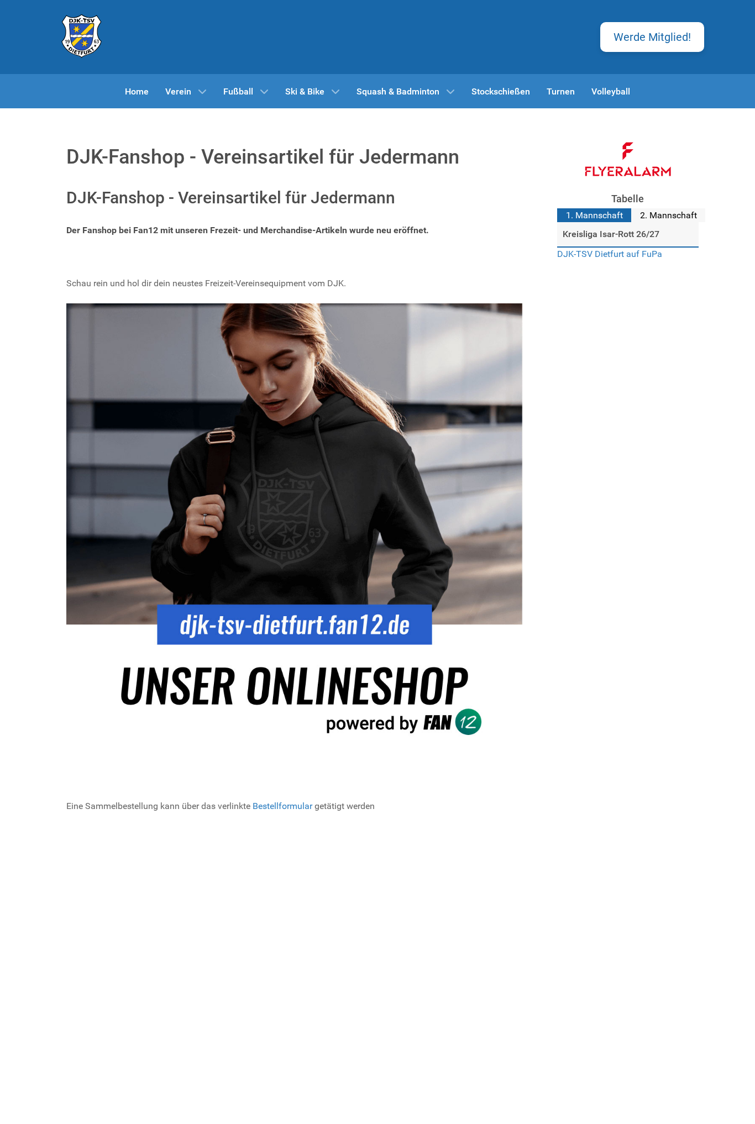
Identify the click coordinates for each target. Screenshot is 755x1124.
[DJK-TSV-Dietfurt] (82, 35)
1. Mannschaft (594, 215)
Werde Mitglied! (652, 37)
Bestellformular (282, 806)
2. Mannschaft (668, 215)
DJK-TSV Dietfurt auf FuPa (609, 254)
